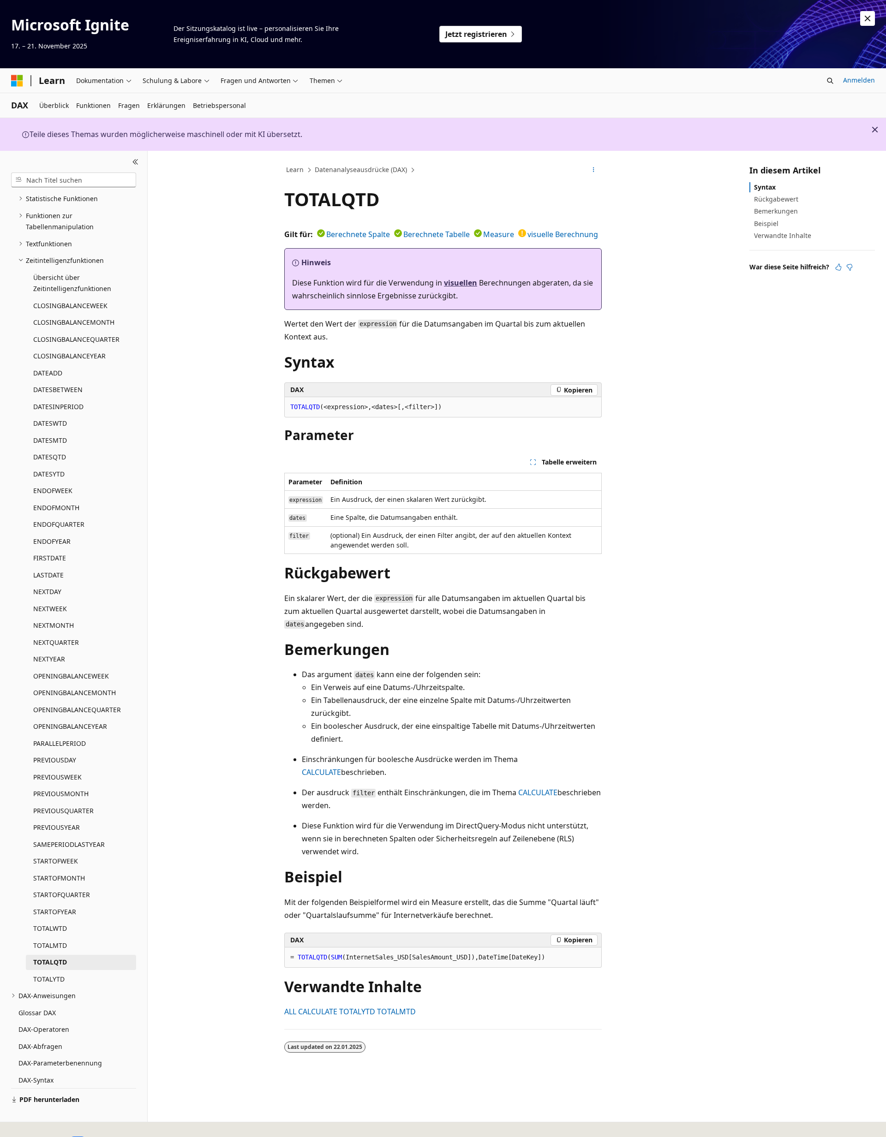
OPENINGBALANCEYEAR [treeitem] (70, 726)
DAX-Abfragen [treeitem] (40, 1046)
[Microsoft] (17, 81)
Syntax (765, 187)
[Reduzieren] (135, 162)
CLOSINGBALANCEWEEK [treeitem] (70, 305)
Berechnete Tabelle (436, 234)
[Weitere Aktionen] (594, 170)
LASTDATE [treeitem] (48, 575)
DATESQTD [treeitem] (49, 456)
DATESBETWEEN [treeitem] (58, 389)
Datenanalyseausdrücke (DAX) (361, 169)
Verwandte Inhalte (782, 235)
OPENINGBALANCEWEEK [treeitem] (71, 676)
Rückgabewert (776, 199)
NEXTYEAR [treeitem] (49, 659)
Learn (295, 169)
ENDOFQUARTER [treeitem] (58, 524)
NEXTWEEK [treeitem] (50, 608)
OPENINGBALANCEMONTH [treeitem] (74, 692)
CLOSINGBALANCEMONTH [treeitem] (73, 322)
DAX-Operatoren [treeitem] (43, 1029)
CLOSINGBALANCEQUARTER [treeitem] (76, 339)
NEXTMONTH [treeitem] (53, 625)
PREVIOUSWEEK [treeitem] (57, 777)
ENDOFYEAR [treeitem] (52, 541)
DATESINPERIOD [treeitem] (58, 406)
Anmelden (859, 80)
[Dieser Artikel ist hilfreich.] (838, 267)
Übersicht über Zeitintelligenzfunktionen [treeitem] (72, 283)
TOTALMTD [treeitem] (50, 945)
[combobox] (73, 180)
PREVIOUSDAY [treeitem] (54, 760)
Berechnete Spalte (358, 234)
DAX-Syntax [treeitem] (36, 1080)
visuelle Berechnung (562, 234)
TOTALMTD (396, 1011)
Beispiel (766, 223)
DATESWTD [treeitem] (50, 423)
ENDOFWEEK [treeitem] (52, 490)
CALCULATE (321, 772)
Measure (498, 234)
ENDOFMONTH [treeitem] (56, 507)
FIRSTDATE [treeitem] (49, 558)
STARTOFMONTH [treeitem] (59, 878)
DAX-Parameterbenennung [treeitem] (60, 1063)
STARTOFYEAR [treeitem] (54, 911)
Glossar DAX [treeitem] (37, 1012)
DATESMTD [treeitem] (50, 440)
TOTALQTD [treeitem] (50, 962)
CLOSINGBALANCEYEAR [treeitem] (69, 355)
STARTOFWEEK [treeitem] (55, 861)
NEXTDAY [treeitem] (47, 591)
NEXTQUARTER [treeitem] (56, 642)
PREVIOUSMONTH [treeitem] (61, 793)
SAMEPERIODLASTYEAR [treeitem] (69, 844)
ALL (290, 1011)
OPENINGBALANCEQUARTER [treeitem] (77, 709)
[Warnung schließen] (867, 18)
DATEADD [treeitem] (47, 373)
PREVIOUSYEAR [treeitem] (56, 827)
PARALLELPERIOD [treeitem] (59, 743)
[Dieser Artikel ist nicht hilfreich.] (849, 267)
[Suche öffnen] (830, 80)
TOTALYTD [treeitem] (49, 979)
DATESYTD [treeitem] (49, 474)
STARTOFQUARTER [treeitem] (61, 894)
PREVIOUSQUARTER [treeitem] (63, 810)
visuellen (460, 283)
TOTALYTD (357, 1011)
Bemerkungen (776, 211)
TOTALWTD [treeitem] (50, 928)
